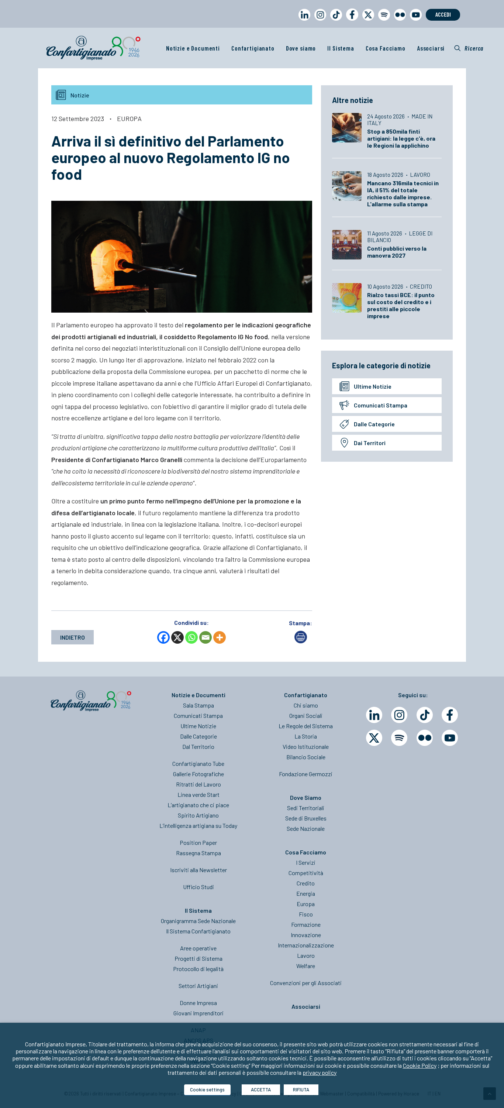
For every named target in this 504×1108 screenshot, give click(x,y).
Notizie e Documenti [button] (193, 48)
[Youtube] (450, 738)
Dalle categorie (374, 423)
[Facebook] (163, 637)
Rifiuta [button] (301, 1089)
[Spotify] (399, 738)
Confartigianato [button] (253, 48)
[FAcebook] (450, 715)
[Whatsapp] (191, 637)
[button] (468, 48)
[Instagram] (399, 715)
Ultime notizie (372, 386)
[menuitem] (303, 21)
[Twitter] (374, 738)
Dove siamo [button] (301, 48)
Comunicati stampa (380, 405)
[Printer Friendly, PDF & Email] (300, 640)
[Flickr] (425, 738)
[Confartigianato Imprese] (93, 48)
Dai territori (370, 442)
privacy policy (319, 1072)
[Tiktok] (425, 715)
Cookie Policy (419, 1065)
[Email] (205, 637)
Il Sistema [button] (340, 48)
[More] (219, 637)
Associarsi (431, 48)
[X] (177, 637)
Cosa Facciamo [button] (385, 48)
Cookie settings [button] (207, 1089)
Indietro (72, 637)
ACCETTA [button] (261, 1089)
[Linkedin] (374, 715)
